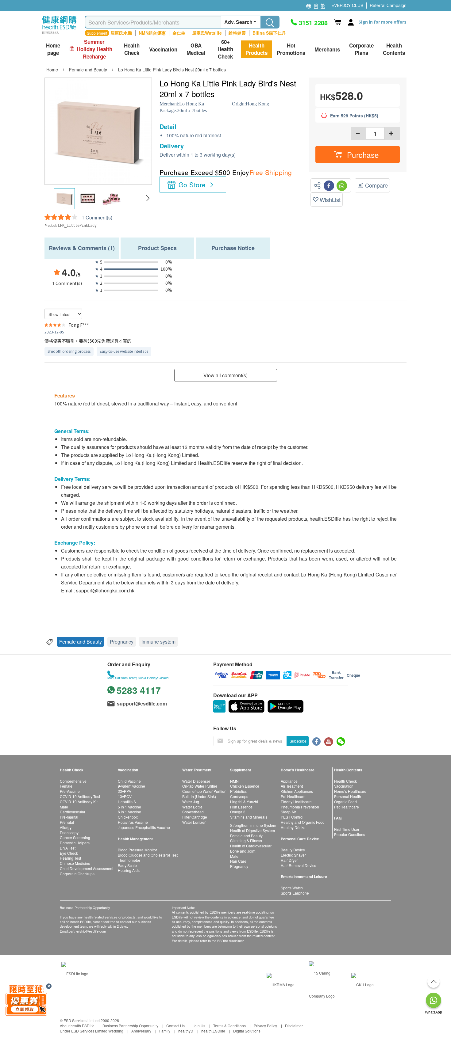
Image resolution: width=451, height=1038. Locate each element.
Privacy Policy (265, 1025)
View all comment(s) (225, 375)
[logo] (59, 34)
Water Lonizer (194, 822)
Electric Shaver (293, 854)
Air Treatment (292, 786)
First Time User (346, 829)
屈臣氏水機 (121, 33)
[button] (148, 198)
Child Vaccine (129, 781)
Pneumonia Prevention (300, 806)
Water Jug (190, 801)
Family (164, 1030)
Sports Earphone (295, 892)
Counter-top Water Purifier (204, 791)
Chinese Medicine (75, 863)
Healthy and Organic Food (303, 822)
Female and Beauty (80, 641)
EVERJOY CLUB (347, 5)
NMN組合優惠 (152, 33)
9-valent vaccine (131, 786)
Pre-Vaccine (70, 791)
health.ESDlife (213, 1030)
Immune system (158, 641)
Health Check (345, 781)
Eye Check (69, 853)
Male (64, 806)
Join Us (199, 1025)
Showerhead (193, 811)
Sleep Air (288, 811)
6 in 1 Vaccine (129, 811)
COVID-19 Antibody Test (80, 796)
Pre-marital (69, 816)
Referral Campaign (388, 5)
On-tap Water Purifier (199, 786)
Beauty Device (293, 849)
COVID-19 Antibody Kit (79, 801)
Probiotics (238, 791)
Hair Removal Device (298, 865)
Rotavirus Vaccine (133, 822)
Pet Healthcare (293, 796)
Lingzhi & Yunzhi (244, 801)
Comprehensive (73, 781)
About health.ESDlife (77, 1025)
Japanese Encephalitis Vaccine (144, 827)
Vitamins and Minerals (248, 816)
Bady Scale (127, 865)
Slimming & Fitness (246, 840)
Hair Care (238, 861)
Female (66, 786)
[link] (74, 972)
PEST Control (292, 816)
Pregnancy (121, 641)
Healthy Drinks (293, 827)
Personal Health (347, 796)
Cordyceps (239, 796)
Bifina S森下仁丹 (269, 33)
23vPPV (124, 791)
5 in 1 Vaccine (129, 806)
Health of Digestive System (252, 830)
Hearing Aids (129, 870)
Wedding (115, 1030)
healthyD (185, 1030)
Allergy (65, 827)
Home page (53, 49)
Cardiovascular (72, 811)
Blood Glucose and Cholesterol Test (148, 854)
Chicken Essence (244, 786)
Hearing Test (70, 858)
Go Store (192, 184)
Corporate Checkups (77, 873)
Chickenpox (128, 816)
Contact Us (175, 1025)
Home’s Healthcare (350, 791)
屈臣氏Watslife (207, 33)
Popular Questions (349, 834)
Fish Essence (241, 806)
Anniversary (141, 1030)
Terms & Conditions (229, 1025)
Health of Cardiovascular (251, 845)
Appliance (289, 781)
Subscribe (298, 740)
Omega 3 (237, 811)
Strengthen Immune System (253, 825)
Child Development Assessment (86, 868)
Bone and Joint (242, 851)
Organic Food (345, 801)
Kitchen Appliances (297, 791)
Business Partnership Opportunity (130, 1025)
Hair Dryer (289, 860)
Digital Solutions (246, 1030)
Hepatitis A (127, 801)
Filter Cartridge (194, 816)
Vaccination (343, 786)
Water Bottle (192, 806)
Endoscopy (69, 832)
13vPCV (125, 796)
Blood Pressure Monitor (137, 849)
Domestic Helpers (75, 842)
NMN (234, 781)
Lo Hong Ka (191, 103)
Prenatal (67, 822)
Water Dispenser (196, 781)
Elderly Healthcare (296, 801)
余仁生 (178, 33)
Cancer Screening (75, 837)
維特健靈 (237, 33)
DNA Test (67, 847)
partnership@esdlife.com (87, 931)
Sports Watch (292, 887)
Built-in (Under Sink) (199, 796)
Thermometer (129, 860)
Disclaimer (294, 1025)
